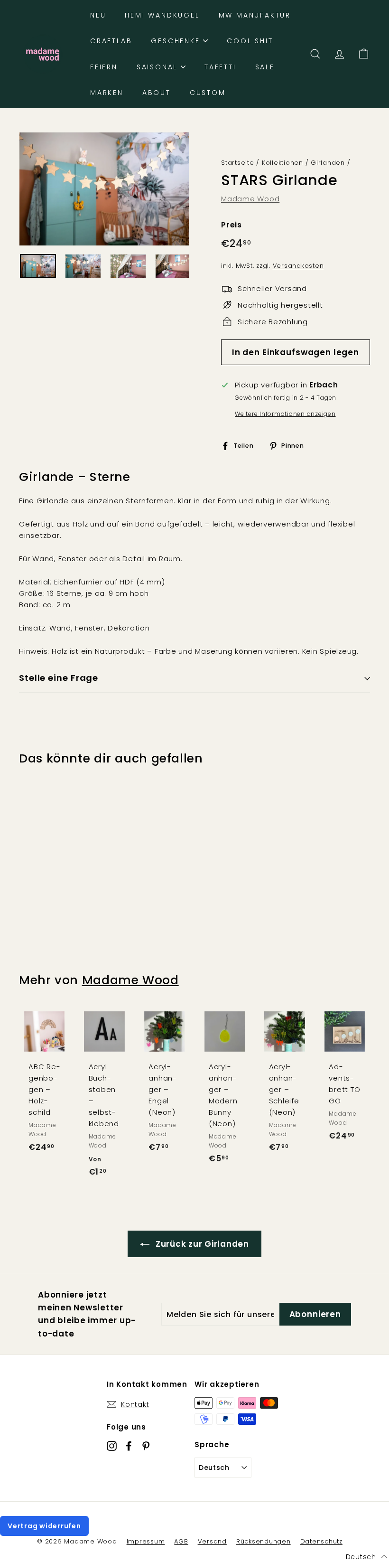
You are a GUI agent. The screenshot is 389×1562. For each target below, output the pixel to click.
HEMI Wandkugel (162, 15)
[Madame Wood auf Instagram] (112, 1445)
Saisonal (159, 67)
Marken (106, 92)
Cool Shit (250, 41)
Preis (231, 224)
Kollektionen (282, 163)
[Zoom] (104, 188)
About (156, 92)
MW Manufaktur (255, 15)
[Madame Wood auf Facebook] (129, 1445)
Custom (208, 92)
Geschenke (177, 41)
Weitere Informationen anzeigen (285, 414)
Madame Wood (250, 199)
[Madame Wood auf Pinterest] (146, 1445)
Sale (265, 67)
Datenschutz (321, 1541)
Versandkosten (298, 266)
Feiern (104, 67)
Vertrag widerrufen (44, 1526)
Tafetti (220, 67)
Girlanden (328, 163)
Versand (212, 1541)
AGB (181, 1541)
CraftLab (111, 41)
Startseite (237, 163)
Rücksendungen (263, 1541)
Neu (98, 15)
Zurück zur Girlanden (201, 1244)
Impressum (146, 1541)
